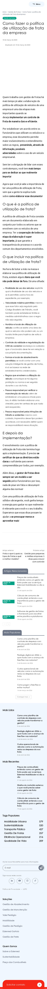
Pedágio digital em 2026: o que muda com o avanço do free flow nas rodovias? (30, 657)
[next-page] (8, 624)
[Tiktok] (35, 881)
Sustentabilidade (11, 957)
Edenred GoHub (11, 931)
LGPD (25, 889)
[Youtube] (20, 881)
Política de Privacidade (11, 889)
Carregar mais (22, 697)
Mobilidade (8, 921)
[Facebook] (13, 54)
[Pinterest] (25, 54)
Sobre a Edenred (11, 951)
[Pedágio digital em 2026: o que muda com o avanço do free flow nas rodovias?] (9, 658)
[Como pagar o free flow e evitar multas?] (9, 688)
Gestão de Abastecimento (16, 904)
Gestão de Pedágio (12, 926)
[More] (37, 54)
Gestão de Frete (11, 937)
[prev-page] (4, 624)
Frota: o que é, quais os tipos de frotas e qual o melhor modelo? (12, 556)
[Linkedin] (12, 881)
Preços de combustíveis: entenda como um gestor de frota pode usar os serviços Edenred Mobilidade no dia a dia (30, 582)
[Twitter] (19, 54)
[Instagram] (27, 881)
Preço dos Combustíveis (14, 962)
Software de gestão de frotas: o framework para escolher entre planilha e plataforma (30, 613)
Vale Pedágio (9, 915)
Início (5, 12)
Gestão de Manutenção (15, 910)
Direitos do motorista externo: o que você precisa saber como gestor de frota (30, 787)
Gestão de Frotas (14, 12)
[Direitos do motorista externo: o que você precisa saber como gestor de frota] (9, 788)
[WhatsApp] (31, 54)
